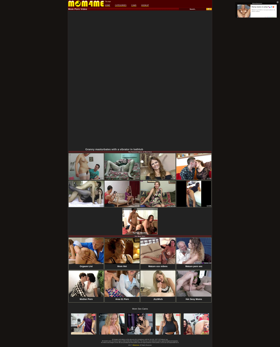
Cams (133, 5)
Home (107, 5)
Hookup (145, 5)
